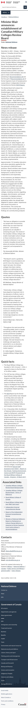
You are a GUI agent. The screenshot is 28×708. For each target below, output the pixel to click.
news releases (16, 571)
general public (5, 571)
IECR (8, 394)
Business (3, 631)
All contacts (4, 608)
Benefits (3, 635)
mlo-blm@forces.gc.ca (13, 560)
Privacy (3, 704)
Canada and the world (7, 663)
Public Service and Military (15, 569)
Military (9, 566)
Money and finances (7, 666)
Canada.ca (4, 17)
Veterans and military (7, 677)
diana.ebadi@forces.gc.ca (14, 551)
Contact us (4, 590)
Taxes (2, 642)
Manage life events (6, 684)
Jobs (2, 597)
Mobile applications (6, 694)
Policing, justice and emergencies (10, 656)
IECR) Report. (21, 85)
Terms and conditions (7, 701)
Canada (3, 569)
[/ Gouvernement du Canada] (10, 2)
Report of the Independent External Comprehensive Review (14, 514)
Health (3, 638)
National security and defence (9, 649)
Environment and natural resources (11, 645)
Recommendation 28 (16, 77)
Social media (4, 690)
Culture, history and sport (8, 652)
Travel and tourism (6, 628)
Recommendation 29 (17, 79)
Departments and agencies (8, 612)
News (2, 593)
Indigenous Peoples (6, 673)
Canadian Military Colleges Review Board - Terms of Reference (14, 492)
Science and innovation (7, 670)
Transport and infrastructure (9, 659)
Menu (5, 12)
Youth (2, 680)
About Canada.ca (6, 697)
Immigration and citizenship (9, 624)
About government (6, 615)
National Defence (14, 17)
